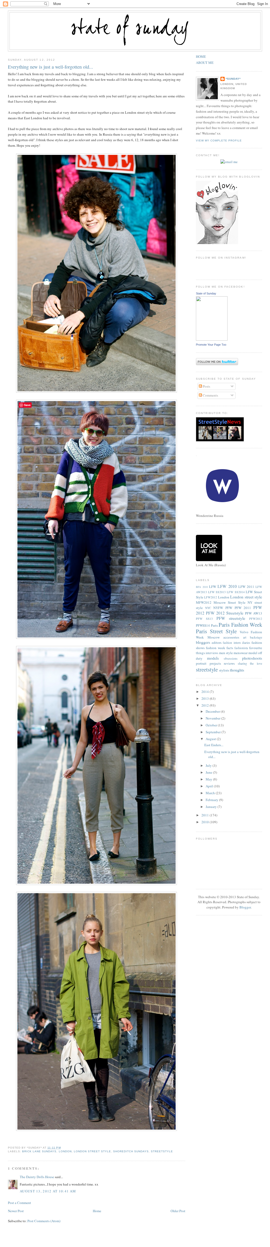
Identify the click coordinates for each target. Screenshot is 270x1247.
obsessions (231, 658)
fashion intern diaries (236, 643)
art (244, 637)
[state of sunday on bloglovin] (217, 242)
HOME (201, 56)
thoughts (237, 670)
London (65, 1151)
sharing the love (250, 663)
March (211, 793)
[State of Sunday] (212, 339)
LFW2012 (210, 597)
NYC (208, 608)
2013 (205, 698)
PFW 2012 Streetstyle (224, 613)
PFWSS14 (203, 625)
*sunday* (233, 78)
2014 (205, 691)
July (209, 765)
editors (216, 642)
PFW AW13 (253, 613)
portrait (201, 663)
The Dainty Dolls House (37, 1176)
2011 (205, 815)
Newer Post (16, 1210)
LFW (212, 586)
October (212, 725)
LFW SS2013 (217, 592)
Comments (210, 395)
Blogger (245, 907)
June (209, 772)
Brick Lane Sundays (39, 1151)
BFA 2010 (202, 587)
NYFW (218, 607)
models (213, 658)
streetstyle (162, 1151)
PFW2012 (255, 619)
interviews (212, 653)
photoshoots (252, 658)
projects (215, 663)
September (213, 732)
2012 (205, 705)
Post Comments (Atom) (43, 1221)
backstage (256, 637)
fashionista (241, 648)
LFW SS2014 (235, 592)
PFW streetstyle (230, 618)
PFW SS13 (204, 619)
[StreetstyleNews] (220, 440)
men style (226, 652)
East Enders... (213, 745)
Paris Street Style (216, 631)
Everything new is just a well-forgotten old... (50, 67)
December (213, 711)
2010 (205, 822)
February (212, 799)
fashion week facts (219, 647)
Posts (206, 386)
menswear (241, 652)
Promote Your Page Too (211, 344)
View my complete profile (219, 140)
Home (97, 1210)
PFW (228, 607)
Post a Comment (19, 1202)
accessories (231, 637)
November (213, 718)
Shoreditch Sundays (131, 1151)
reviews (229, 663)
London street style (92, 1151)
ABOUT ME (205, 62)
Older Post (178, 1210)
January (212, 806)
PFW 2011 (243, 607)
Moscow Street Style (229, 602)
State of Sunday (206, 293)
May (209, 779)
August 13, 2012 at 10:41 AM (48, 1191)
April (210, 786)
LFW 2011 (246, 586)
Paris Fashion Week (240, 624)
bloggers (203, 642)
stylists (224, 670)
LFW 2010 (227, 586)
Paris (214, 625)
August (211, 738)
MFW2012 (203, 602)
